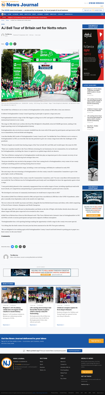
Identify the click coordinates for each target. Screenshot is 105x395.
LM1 (82, 392)
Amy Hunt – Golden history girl (92, 126)
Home (9, 14)
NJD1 (94, 392)
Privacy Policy (54, 392)
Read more (6, 325)
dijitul (34, 392)
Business (40, 14)
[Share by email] (20, 246)
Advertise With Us (65, 367)
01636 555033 (96, 3)
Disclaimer (71, 392)
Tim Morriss (14, 255)
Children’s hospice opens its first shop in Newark (94, 109)
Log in (101, 6)
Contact (60, 14)
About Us (63, 361)
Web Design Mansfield (41, 392)
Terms (77, 392)
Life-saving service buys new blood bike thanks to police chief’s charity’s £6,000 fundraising (94, 101)
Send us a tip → (85, 384)
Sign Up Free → (96, 341)
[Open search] (102, 14)
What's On (43, 370)
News (21, 14)
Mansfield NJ (69, 14)
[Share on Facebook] (6, 43)
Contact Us (63, 364)
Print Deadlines (65, 370)
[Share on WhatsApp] (10, 43)
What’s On (28, 14)
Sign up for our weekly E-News (93, 10)
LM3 (90, 392)
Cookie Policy (63, 392)
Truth (62, 375)
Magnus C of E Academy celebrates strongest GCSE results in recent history (27, 17)
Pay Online (63, 378)
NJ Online (15, 14)
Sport (34, 14)
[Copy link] (14, 43)
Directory (53, 14)
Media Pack (64, 373)
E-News (46, 14)
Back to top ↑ (100, 392)
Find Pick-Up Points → (75, 350)
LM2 (86, 392)
